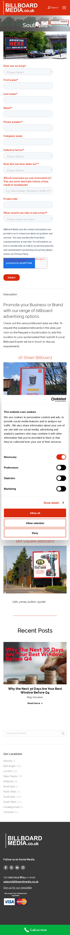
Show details (51, 502)
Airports (7, 761)
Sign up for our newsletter (17, 887)
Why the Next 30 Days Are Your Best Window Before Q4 (35, 690)
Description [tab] (10, 294)
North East (9, 786)
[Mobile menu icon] (64, 7)
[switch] (61, 467)
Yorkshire (8, 812)
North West (9, 791)
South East (9, 796)
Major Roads (10, 776)
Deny (35, 533)
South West (9, 802)
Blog (29, 697)
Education (38, 697)
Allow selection (35, 522)
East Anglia (9, 766)
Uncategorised (11, 807)
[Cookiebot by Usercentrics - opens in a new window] (51, 400)
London (7, 771)
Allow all (35, 513)
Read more (34, 703)
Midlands (8, 781)
